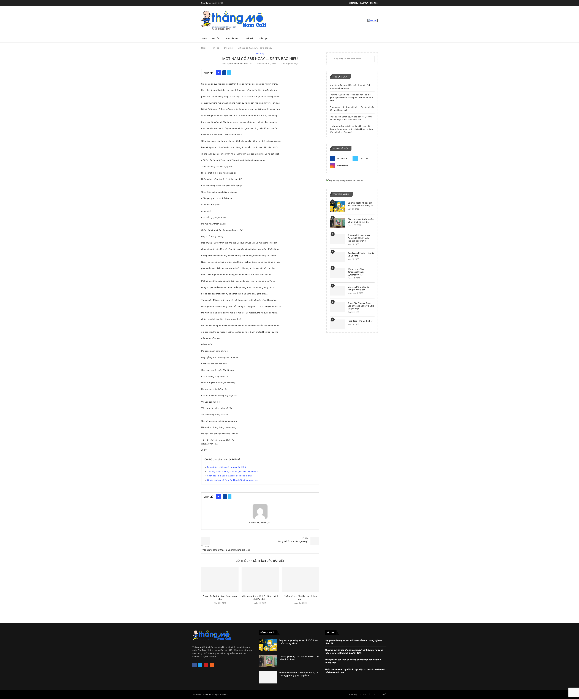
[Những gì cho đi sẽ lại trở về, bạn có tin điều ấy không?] (300, 579)
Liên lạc (263, 38)
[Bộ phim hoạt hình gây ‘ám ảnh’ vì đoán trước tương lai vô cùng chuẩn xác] (337, 206)
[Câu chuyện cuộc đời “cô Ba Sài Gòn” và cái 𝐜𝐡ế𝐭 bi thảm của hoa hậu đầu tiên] (337, 223)
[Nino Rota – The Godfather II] (337, 324)
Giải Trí (249, 38)
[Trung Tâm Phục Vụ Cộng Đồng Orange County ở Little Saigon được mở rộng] (337, 307)
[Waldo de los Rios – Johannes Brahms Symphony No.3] (337, 273)
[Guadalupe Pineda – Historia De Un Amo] (337, 257)
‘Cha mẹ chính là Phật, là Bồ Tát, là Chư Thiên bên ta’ (233, 471)
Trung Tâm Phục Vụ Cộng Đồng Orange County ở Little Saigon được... (361, 306)
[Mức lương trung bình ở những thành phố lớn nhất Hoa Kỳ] (260, 579)
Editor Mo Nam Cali (243, 63)
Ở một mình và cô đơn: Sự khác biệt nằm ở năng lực (232, 480)
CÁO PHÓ (374, 3)
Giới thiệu (353, 3)
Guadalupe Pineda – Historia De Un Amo (361, 254)
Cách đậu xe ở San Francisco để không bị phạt (229, 475)
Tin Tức (216, 38)
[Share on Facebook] (224, 72)
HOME (204, 39)
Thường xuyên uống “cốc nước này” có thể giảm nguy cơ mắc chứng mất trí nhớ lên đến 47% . (351, 97)
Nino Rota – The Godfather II (361, 321)
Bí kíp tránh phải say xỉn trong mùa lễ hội (226, 467)
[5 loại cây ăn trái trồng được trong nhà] (220, 579)
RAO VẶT (364, 3)
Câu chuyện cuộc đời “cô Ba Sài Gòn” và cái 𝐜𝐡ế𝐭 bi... (360, 220)
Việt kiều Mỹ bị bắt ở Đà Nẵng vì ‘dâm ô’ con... (358, 288)
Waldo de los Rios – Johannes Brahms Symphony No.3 (356, 272)
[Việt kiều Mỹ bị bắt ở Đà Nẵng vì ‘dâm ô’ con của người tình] (337, 291)
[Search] (376, 38)
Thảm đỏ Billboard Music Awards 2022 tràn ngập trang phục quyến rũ (359, 238)
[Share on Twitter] (229, 72)
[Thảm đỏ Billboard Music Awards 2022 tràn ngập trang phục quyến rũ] (337, 239)
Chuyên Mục (232, 38)
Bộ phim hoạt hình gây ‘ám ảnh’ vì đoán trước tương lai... (361, 204)
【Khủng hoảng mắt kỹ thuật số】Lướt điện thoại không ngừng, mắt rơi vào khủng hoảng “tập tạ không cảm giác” (351, 129)
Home (203, 48)
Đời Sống (228, 48)
